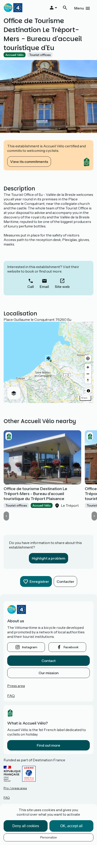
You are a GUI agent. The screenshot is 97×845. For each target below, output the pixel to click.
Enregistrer (39, 581)
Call (30, 286)
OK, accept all (71, 826)
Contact (48, 660)
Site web (62, 286)
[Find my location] (88, 358)
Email (44, 286)
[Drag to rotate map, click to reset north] (88, 380)
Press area (16, 685)
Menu (79, 8)
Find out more (48, 745)
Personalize (48, 837)
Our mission (49, 673)
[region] (48, 362)
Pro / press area (15, 788)
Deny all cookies (25, 826)
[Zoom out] (88, 373)
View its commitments (29, 161)
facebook (71, 647)
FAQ (11, 695)
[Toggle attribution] (88, 391)
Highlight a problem (48, 558)
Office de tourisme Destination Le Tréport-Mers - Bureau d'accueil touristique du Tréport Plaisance (35, 493)
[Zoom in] (88, 367)
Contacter (65, 581)
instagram (29, 647)
